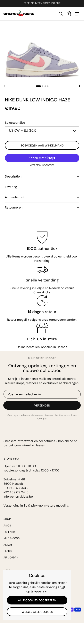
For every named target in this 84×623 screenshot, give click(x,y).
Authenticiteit (14, 197)
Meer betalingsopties (42, 165)
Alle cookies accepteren (37, 600)
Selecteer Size (15, 123)
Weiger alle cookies (37, 612)
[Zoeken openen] (61, 14)
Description (13, 176)
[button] (38, 86)
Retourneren (13, 207)
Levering (11, 187)
